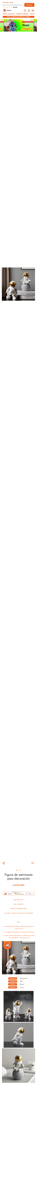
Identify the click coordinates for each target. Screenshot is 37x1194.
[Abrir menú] (33, 11)
